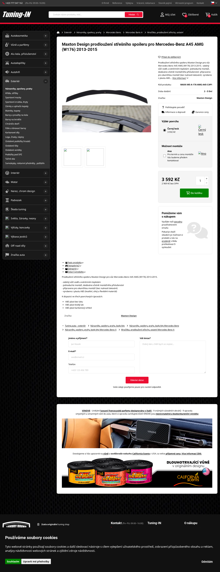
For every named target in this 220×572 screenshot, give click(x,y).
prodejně (166, 241)
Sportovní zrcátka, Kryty (16, 101)
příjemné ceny (173, 453)
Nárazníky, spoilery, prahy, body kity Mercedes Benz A (91, 329)
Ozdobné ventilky (13, 150)
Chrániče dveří (12, 123)
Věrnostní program (184, 3)
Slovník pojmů (165, 3)
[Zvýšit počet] (207, 178)
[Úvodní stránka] (58, 32)
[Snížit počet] (207, 183)
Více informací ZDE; (192, 453)
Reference (117, 3)
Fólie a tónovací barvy (15, 128)
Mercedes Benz (113, 32)
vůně (105, 453)
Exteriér (68, 32)
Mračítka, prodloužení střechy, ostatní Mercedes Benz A (147, 329)
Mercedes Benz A (134, 32)
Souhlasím (13, 561)
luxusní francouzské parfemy (115, 410)
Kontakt (200, 3)
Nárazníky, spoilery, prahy (88, 32)
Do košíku (196, 193)
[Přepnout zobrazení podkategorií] (45, 35)
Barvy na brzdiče (13, 119)
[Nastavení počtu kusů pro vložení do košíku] (202, 180)
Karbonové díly (12, 132)
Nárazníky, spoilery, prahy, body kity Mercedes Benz (154, 325)
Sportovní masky (13, 97)
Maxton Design (129, 315)
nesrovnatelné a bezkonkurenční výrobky (177, 413)
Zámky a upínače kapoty (16, 106)
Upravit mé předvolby (36, 561)
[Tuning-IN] (17, 14)
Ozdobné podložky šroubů (17, 141)
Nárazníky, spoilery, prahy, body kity (107, 325)
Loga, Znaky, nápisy (14, 136)
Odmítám (207, 561)
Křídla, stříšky (11, 93)
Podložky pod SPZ (13, 154)
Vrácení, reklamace (146, 3)
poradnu (178, 221)
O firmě (105, 3)
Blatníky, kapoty (12, 110)
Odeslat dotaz (137, 380)
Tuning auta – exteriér (75, 325)
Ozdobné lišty (11, 145)
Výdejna (129, 3)
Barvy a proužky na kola (16, 115)
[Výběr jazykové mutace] (214, 3)
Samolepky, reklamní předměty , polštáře (25, 163)
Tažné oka (10, 158)
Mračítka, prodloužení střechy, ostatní (165, 32)
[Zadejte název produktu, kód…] (96, 14)
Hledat (132, 14)
